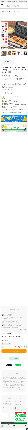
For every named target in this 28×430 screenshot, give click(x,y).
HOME (2, 11)
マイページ (20, 426)
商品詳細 (7, 61)
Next (25, 35)
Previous (2, 35)
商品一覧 (8, 426)
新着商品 (2, 426)
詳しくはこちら (23, 329)
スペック (21, 61)
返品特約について (5, 354)
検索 (27, 429)
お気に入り (14, 426)
